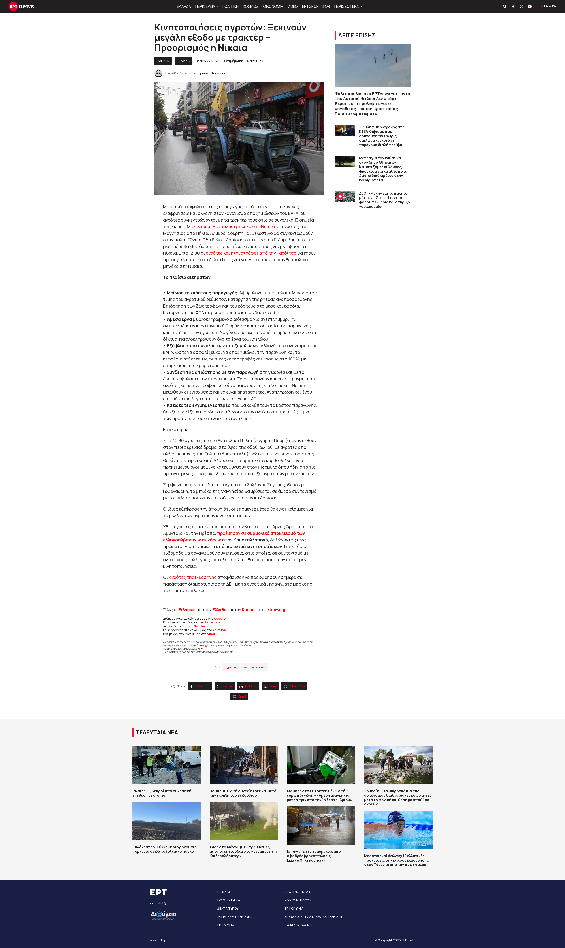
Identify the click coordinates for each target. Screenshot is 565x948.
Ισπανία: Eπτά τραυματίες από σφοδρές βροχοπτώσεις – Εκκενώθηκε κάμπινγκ (314, 856)
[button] (217, 6)
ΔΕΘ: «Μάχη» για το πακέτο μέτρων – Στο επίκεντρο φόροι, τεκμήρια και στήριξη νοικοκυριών (384, 200)
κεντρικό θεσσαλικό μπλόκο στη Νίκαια (234, 226)
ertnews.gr (201, 645)
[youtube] (530, 6)
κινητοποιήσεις (255, 667)
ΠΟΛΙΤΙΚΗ (230, 6)
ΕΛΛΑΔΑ (184, 6)
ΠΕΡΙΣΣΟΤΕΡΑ (346, 6)
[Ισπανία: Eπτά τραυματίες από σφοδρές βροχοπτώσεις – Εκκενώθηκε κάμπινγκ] (321, 825)
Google (220, 618)
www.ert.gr (158, 940)
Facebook (212, 622)
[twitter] (522, 6)
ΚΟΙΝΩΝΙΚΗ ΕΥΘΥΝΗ (299, 900)
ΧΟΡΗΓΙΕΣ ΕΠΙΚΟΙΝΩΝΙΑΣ (235, 916)
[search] (505, 6)
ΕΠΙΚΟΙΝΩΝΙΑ (294, 908)
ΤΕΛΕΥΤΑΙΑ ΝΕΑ (157, 732)
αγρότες (231, 667)
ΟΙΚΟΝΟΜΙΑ (273, 6)
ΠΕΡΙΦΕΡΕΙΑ (205, 6)
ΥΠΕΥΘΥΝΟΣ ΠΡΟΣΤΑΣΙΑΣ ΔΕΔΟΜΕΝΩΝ (313, 916)
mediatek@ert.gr (162, 903)
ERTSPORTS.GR (316, 6)
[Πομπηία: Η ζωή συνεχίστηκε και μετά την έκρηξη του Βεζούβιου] (244, 765)
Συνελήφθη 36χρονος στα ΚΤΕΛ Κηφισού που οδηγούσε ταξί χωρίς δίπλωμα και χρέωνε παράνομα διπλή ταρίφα (382, 136)
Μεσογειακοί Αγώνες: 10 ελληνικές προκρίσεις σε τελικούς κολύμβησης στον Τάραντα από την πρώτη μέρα (396, 860)
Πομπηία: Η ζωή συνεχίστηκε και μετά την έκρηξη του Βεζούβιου (243, 793)
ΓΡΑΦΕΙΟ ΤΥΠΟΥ (228, 900)
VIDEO (293, 6)
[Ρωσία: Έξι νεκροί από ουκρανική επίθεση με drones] (166, 765)
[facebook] (513, 6)
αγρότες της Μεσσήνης (193, 577)
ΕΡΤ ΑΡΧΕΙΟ (225, 925)
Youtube (219, 630)
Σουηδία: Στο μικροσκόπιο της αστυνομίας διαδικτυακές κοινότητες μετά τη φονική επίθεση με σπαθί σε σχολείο (397, 797)
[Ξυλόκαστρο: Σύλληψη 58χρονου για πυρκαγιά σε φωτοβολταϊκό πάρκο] (166, 821)
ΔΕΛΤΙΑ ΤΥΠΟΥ (227, 908)
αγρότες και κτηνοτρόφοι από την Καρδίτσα (251, 253)
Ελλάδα (220, 609)
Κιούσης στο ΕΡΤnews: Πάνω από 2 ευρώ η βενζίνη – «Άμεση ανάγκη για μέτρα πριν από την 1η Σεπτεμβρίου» (319, 795)
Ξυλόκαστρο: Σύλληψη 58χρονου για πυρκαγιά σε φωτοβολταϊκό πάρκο (164, 849)
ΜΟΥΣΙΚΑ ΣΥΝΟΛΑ (298, 892)
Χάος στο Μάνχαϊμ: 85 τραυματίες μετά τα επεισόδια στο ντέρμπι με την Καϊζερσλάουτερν (244, 851)
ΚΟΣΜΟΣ (251, 6)
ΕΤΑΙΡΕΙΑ (223, 892)
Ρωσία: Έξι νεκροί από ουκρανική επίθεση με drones (161, 793)
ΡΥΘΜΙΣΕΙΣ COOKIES (299, 925)
